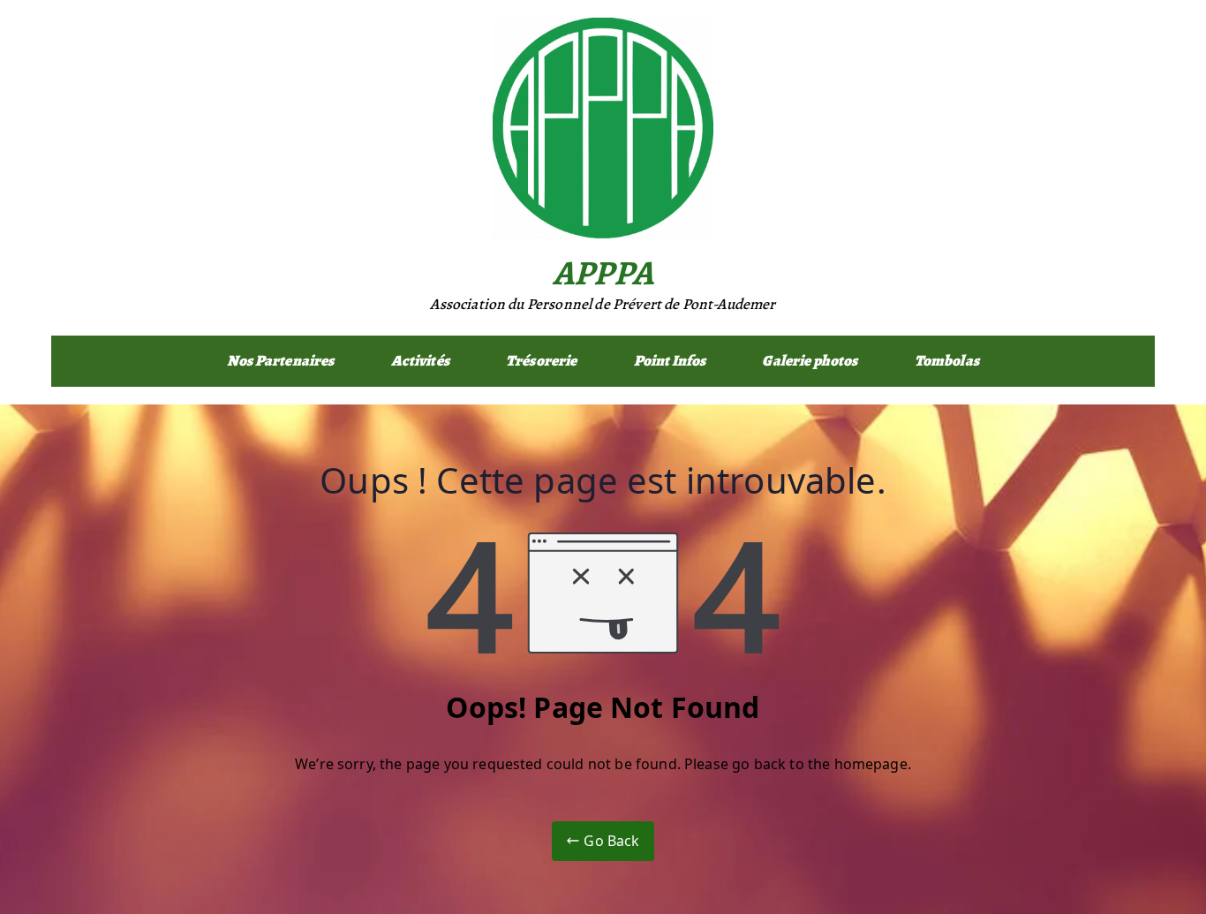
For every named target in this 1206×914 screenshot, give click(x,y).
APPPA (603, 272)
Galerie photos (809, 360)
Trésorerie (541, 360)
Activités (420, 360)
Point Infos (670, 360)
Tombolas (947, 360)
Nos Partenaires (280, 360)
